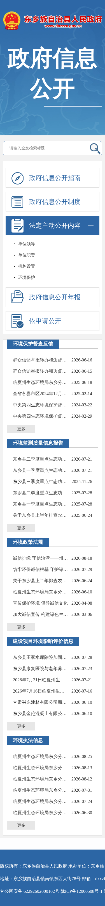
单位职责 (26, 255)
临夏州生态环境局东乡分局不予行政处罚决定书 (40, 767)
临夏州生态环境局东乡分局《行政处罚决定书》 (40, 779)
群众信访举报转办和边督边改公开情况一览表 (40, 360)
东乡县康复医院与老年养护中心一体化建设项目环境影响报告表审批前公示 (40, 668)
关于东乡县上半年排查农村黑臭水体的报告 (40, 515)
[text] (48, 148)
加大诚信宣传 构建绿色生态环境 (40, 614)
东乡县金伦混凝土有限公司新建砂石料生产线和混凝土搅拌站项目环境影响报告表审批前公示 (40, 713)
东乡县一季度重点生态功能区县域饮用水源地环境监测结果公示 (40, 470)
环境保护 (26, 277)
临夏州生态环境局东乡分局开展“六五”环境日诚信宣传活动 (40, 382)
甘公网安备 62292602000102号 (29, 891)
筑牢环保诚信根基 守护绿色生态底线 (40, 569)
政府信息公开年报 (55, 297)
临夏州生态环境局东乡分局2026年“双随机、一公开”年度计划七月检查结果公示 (40, 790)
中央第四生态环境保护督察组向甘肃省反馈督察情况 (40, 404)
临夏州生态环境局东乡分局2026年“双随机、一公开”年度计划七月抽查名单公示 (40, 801)
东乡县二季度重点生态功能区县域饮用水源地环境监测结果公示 (40, 459)
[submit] (95, 148)
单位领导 (26, 244)
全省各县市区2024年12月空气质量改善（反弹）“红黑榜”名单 (40, 393)
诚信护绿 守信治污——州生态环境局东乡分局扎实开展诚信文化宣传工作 (40, 558)
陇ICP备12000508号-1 (81, 891)
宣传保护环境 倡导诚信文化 (40, 603)
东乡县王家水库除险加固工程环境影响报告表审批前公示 (40, 657)
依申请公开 (45, 320)
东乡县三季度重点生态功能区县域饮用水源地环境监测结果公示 (40, 481)
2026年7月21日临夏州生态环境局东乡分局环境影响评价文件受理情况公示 (40, 679)
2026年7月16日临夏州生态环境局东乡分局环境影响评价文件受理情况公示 (40, 691)
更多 (21, 429)
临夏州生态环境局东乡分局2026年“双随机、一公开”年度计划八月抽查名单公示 (40, 756)
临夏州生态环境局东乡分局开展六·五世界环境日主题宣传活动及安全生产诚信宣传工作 (40, 591)
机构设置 (26, 266)
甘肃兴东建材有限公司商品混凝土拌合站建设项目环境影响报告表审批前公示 (40, 702)
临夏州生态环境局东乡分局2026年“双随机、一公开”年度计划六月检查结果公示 (40, 812)
